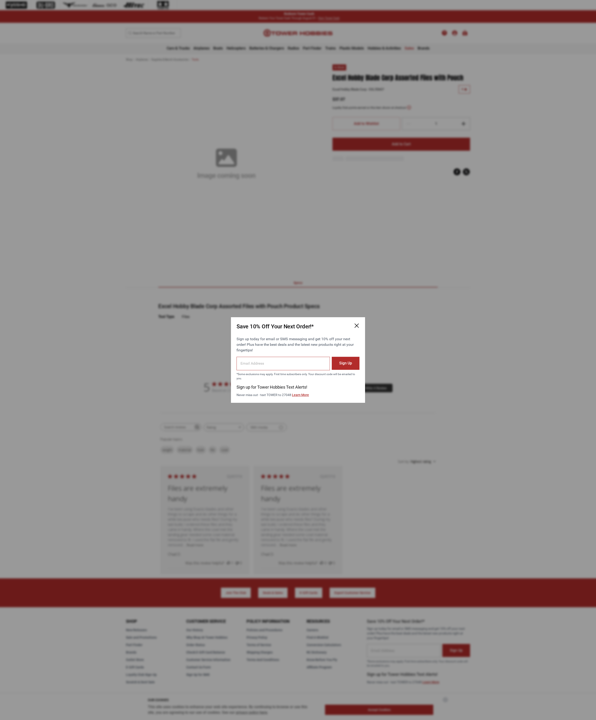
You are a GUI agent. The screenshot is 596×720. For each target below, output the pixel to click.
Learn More (300, 395)
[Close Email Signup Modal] (356, 325)
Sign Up (345, 363)
